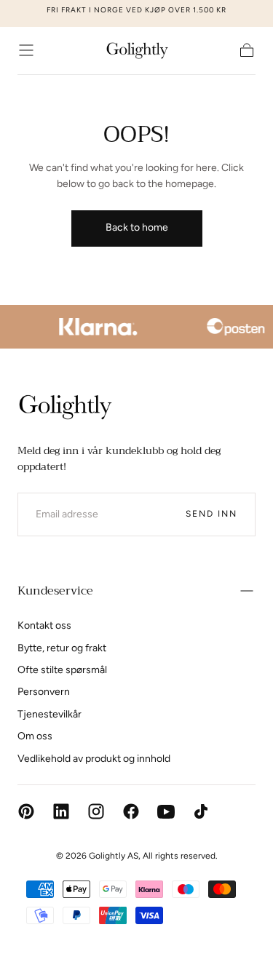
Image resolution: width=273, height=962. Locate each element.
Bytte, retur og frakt (61, 648)
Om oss (34, 736)
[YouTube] (166, 811)
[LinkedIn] (61, 811)
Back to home (137, 227)
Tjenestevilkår (49, 714)
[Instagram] (96, 811)
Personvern (43, 691)
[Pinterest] (26, 811)
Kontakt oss (44, 625)
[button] (26, 50)
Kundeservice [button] (55, 591)
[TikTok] (201, 811)
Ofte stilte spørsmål (62, 670)
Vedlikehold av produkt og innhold (93, 758)
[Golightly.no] (64, 407)
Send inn (211, 514)
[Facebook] (131, 811)
